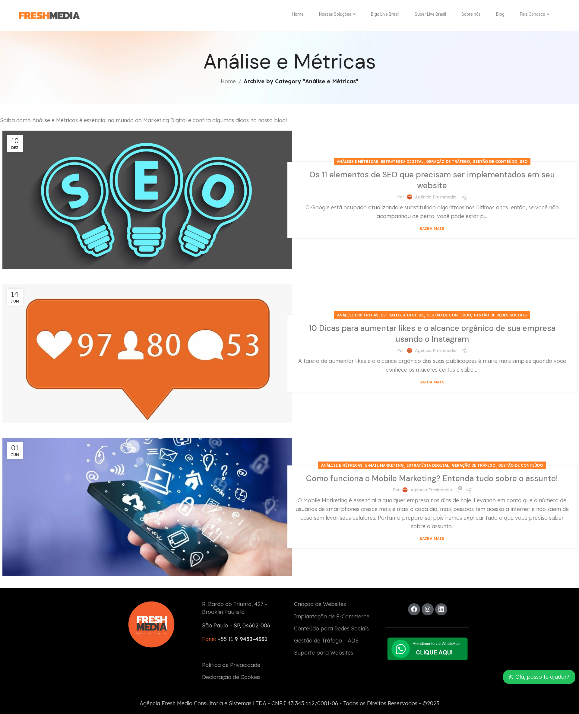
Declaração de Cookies (231, 677)
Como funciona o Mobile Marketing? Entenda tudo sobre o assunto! (432, 478)
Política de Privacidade (231, 665)
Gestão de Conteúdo (495, 161)
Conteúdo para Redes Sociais (331, 628)
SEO (523, 161)
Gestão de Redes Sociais (500, 315)
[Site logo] (49, 15)
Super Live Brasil (430, 14)
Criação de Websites (320, 604)
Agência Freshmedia (436, 197)
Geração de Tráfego (448, 161)
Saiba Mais (432, 228)
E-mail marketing (384, 465)
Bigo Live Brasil (385, 14)
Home (298, 14)
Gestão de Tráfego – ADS (326, 640)
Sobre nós (471, 14)
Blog (500, 14)
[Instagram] (428, 609)
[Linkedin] (441, 609)
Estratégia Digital (402, 161)
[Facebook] (414, 609)
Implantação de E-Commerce (331, 616)
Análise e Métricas (357, 161)
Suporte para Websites (323, 652)
